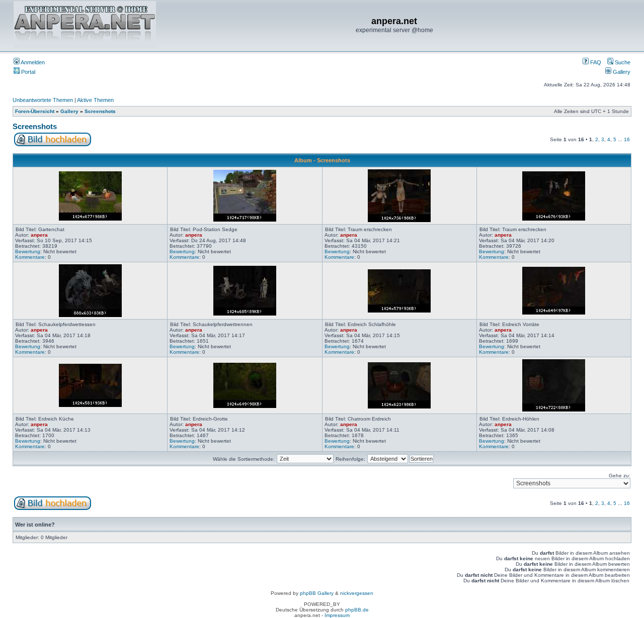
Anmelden (32, 62)
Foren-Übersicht (34, 111)
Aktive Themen (95, 100)
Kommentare (30, 257)
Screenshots (100, 111)
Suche (621, 62)
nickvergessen (356, 593)
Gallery (620, 72)
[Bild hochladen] (52, 144)
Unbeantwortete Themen (43, 100)
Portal (27, 72)
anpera (39, 235)
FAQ (595, 62)
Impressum (337, 615)
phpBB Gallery (317, 593)
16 (627, 139)
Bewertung (27, 251)
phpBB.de (357, 609)
